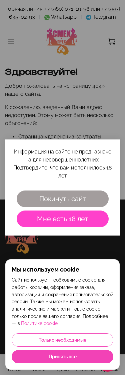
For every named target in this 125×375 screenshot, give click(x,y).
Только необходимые (62, 340)
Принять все (63, 356)
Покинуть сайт (62, 199)
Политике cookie (39, 323)
